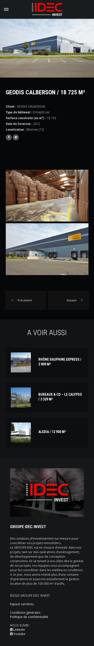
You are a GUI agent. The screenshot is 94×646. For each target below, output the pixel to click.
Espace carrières (22, 604)
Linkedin (19, 629)
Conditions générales (25, 612)
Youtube (19, 634)
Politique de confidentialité (29, 617)
